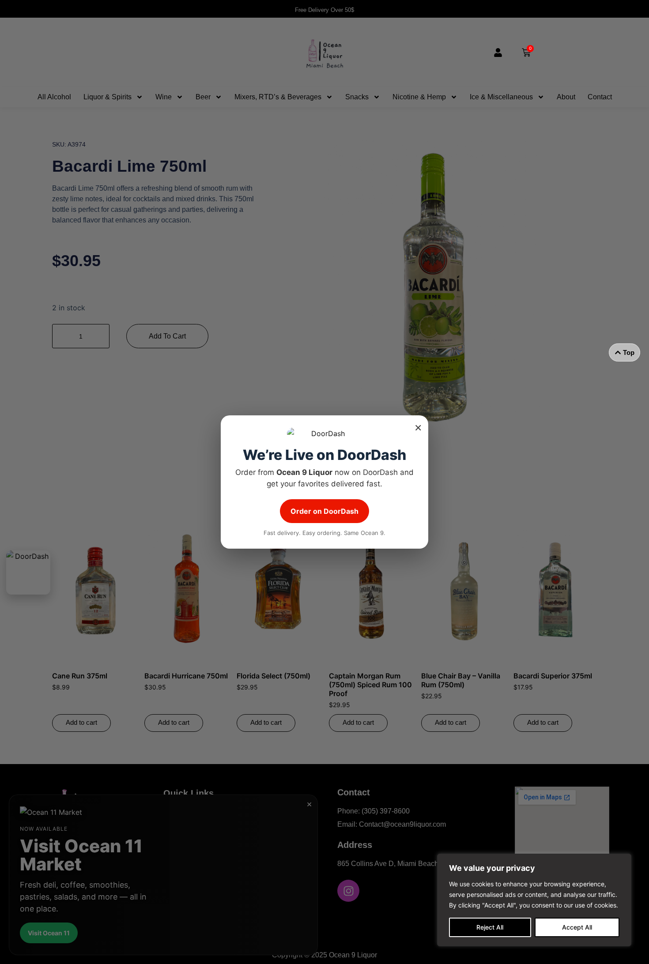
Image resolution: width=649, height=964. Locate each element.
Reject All (489, 927)
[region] (534, 900)
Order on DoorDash (324, 511)
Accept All (577, 927)
